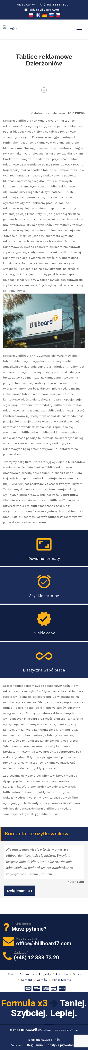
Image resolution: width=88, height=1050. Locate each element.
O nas (77, 974)
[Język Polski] (31, 14)
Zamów (42, 979)
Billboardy (26, 974)
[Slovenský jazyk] (51, 14)
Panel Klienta (61, 979)
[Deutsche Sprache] (44, 14)
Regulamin (35, 1045)
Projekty (45, 974)
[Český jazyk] (58, 14)
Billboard (28, 1030)
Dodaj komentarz (19, 890)
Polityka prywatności (63, 1045)
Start (11, 974)
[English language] (37, 14)
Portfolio (62, 974)
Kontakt (26, 979)
